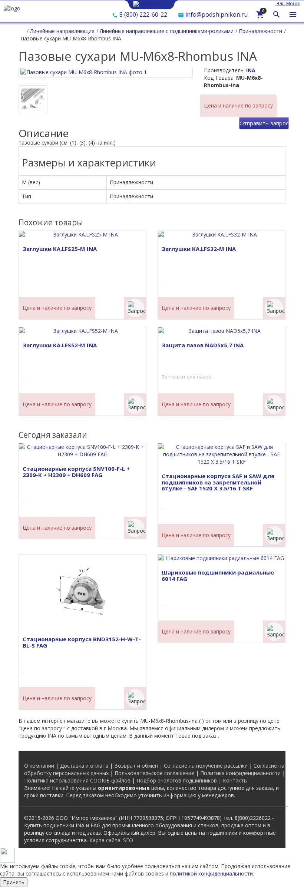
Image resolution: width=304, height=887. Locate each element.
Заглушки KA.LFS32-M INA (199, 248)
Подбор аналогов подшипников (176, 780)
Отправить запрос (263, 123)
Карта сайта (104, 840)
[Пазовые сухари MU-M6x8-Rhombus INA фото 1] (33, 99)
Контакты (235, 780)
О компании (39, 765)
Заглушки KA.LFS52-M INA (60, 345)
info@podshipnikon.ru (216, 14)
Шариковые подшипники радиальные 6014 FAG (218, 575)
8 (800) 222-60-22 (142, 14)
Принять (13, 882)
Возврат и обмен (136, 765)
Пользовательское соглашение (154, 773)
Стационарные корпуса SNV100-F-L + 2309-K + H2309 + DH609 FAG (76, 472)
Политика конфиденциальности (240, 773)
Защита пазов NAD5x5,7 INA (203, 345)
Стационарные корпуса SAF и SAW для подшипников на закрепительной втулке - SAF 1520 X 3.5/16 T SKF (218, 482)
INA (250, 70)
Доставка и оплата (84, 765)
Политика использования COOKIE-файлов (77, 780)
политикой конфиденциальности (211, 873)
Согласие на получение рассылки (206, 765)
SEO (128, 840)
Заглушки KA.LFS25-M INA (60, 248)
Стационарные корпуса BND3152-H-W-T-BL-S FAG (82, 642)
